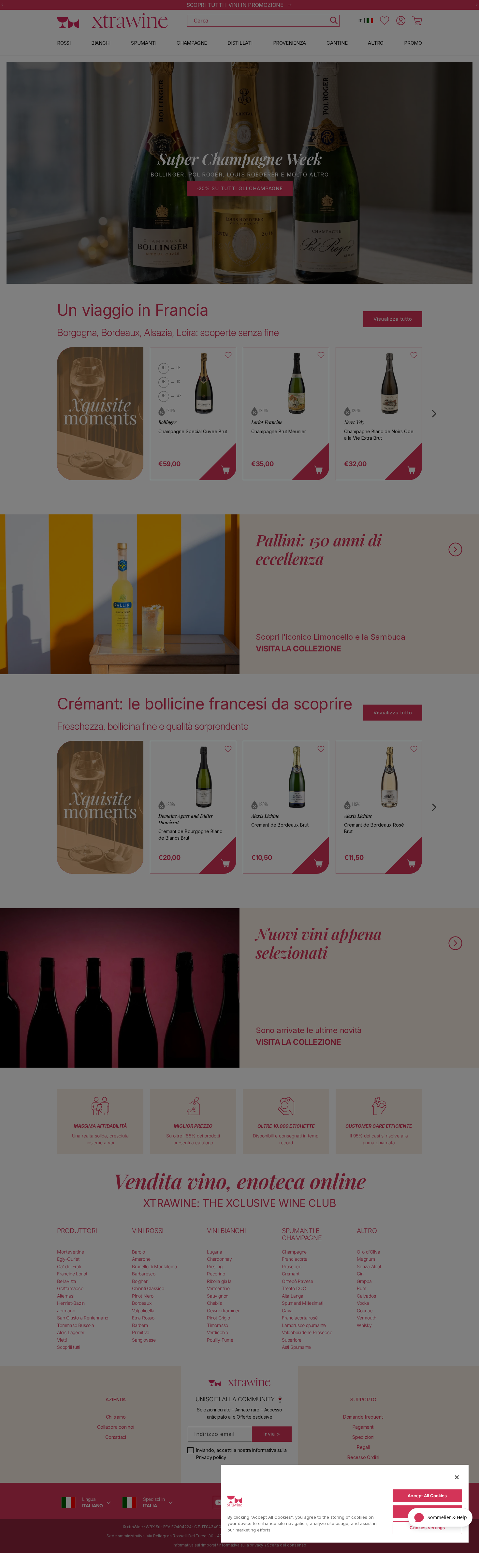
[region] (345, 1503)
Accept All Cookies (427, 1495)
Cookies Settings (427, 1527)
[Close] (457, 1477)
